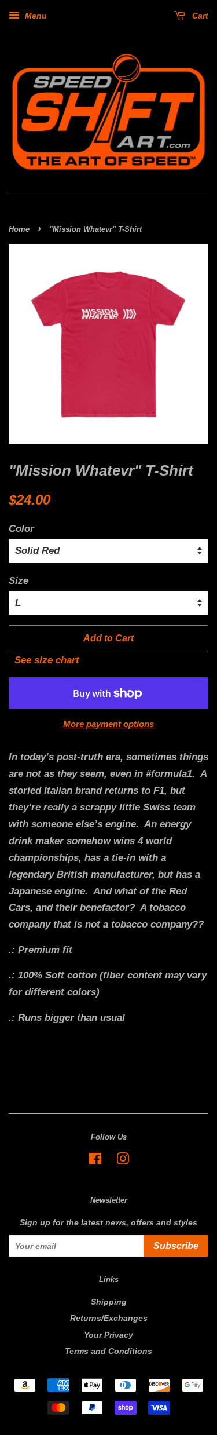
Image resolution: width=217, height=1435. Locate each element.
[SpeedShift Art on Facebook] (95, 1161)
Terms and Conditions (108, 1351)
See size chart (44, 660)
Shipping (109, 1301)
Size (18, 580)
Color (21, 528)
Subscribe (175, 1246)
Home (19, 229)
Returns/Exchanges (109, 1318)
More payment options (108, 724)
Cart (199, 15)
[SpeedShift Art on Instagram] (122, 1161)
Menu (35, 15)
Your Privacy (108, 1334)
